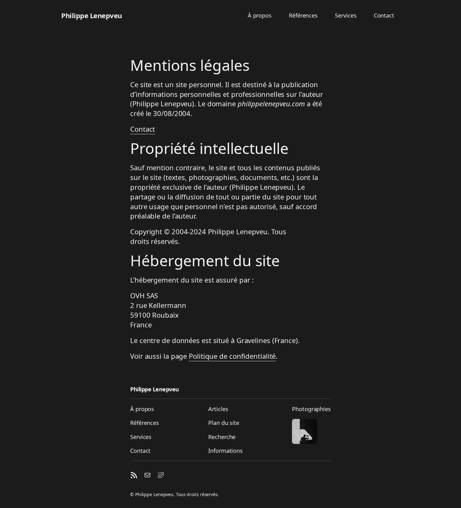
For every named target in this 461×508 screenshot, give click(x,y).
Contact (142, 129)
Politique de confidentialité (232, 356)
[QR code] (161, 476)
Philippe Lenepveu (91, 15)
